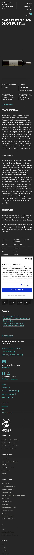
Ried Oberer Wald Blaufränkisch (10, 440)
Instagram (14, 379)
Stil (2, 545)
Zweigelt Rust (5, 498)
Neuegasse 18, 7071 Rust (11, 348)
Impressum (5, 406)
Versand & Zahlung (9, 391)
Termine (5, 387)
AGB (3, 409)
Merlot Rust (5, 504)
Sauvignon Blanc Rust (8, 489)
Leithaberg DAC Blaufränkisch (10, 462)
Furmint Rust (5, 483)
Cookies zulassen (17, 290)
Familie (4, 548)
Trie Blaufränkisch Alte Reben (10, 535)
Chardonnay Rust (6, 492)
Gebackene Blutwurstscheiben (13, 323)
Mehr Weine (8, 104)
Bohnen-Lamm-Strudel (11, 316)
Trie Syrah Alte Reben (8, 532)
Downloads (6, 397)
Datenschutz (5, 403)
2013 (27, 303)
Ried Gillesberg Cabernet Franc (10, 445)
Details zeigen (25, 284)
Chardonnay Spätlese (7, 516)
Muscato (4, 473)
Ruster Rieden (5, 459)
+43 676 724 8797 (7, 352)
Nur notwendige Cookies (17, 295)
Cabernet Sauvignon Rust (9, 507)
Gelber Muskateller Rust (8, 486)
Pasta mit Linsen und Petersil (13, 326)
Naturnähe (4, 550)
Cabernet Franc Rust (7, 510)
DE (27, 15)
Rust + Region (5, 553)
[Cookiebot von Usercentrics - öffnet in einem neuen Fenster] (25, 259)
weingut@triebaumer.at (11, 355)
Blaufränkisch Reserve (8, 467)
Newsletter (6, 367)
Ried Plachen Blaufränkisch (9, 443)
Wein (29, 3)
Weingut (28, 6)
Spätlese (4, 513)
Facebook (5, 379)
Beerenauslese (6, 470)
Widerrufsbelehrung (7, 412)
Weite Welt (4, 465)
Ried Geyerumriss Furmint (9, 448)
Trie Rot (4, 529)
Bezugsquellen (8, 394)
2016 (4, 303)
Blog (29, 9)
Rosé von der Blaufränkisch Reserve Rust (13, 495)
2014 (20, 303)
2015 (12, 303)
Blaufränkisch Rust (7, 501)
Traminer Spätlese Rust (8, 519)
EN (30, 15)
